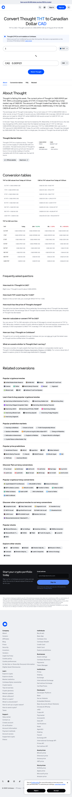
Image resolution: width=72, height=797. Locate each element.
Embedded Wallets (43, 701)
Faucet (39, 735)
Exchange (40, 677)
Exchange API (42, 738)
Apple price (41, 771)
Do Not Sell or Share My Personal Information (18, 664)
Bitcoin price (41, 753)
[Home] (3, 7)
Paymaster (41, 715)
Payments (40, 662)
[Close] (67, 783)
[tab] (5, 82)
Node (39, 726)
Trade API (40, 712)
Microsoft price (42, 773)
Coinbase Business (43, 660)
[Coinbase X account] (3, 781)
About (4, 633)
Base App (40, 636)
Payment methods (8, 731)
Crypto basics (7, 685)
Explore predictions (44, 650)
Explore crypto (7, 674)
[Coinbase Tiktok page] (19, 781)
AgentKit (40, 729)
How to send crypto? (9, 707)
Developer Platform (44, 693)
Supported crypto (8, 737)
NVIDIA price (41, 768)
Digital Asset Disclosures (11, 667)
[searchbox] (64, 63)
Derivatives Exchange (44, 683)
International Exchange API (46, 740)
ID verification (7, 725)
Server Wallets (42, 698)
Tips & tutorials (7, 688)
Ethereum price (42, 756)
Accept (56, 790)
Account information (9, 728)
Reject (36, 790)
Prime (39, 672)
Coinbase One (42, 639)
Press (4, 644)
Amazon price (42, 776)
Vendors (5, 653)
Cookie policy (7, 658)
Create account (7, 722)
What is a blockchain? (10, 702)
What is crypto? (7, 699)
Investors (5, 650)
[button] (69, 7)
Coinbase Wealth (43, 642)
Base (38, 695)
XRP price (40, 761)
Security (5, 647)
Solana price (41, 758)
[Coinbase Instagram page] (14, 781)
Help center (6, 717)
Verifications (41, 724)
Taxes (4, 710)
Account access (7, 734)
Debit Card (41, 647)
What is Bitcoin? (8, 696)
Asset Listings (42, 657)
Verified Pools (42, 686)
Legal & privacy (7, 656)
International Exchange (45, 680)
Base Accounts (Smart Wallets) (48, 704)
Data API (40, 721)
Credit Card (41, 644)
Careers (5, 636)
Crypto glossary (8, 690)
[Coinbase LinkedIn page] (8, 781)
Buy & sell (40, 633)
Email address (41, 571)
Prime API (40, 743)
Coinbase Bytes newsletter (12, 682)
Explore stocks (7, 676)
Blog (4, 642)
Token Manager (42, 665)
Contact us (6, 720)
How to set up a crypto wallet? (13, 705)
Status (4, 739)
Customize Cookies (60, 784)
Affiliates (5, 639)
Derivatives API (42, 746)
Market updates (8, 693)
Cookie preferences (9, 661)
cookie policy (35, 782)
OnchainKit (41, 718)
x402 (38, 709)
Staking (39, 675)
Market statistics (8, 679)
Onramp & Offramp (43, 707)
